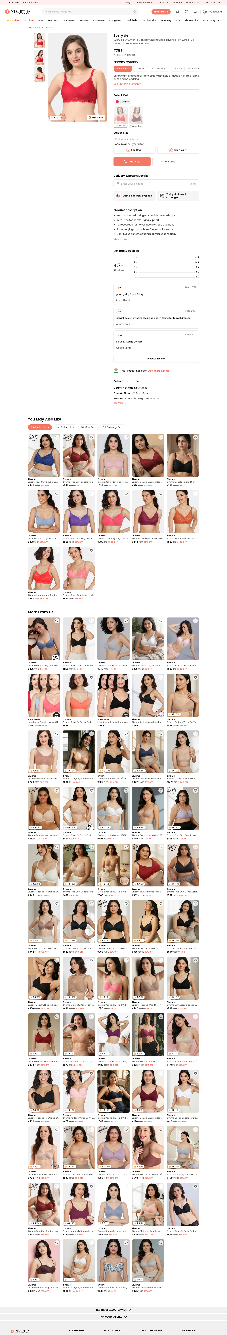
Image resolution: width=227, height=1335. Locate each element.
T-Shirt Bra (49, 28)
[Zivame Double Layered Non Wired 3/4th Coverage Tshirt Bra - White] (148, 638)
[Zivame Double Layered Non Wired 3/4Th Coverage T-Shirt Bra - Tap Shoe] (183, 455)
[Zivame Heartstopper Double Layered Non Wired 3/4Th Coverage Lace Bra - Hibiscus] (44, 568)
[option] (39, 40)
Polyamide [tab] (194, 68)
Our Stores (177, 2)
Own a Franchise (212, 2)
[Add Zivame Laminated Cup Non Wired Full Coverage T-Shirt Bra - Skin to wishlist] (56, 1299)
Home (30, 28)
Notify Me (134, 161)
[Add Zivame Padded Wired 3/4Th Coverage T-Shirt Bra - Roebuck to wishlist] (160, 960)
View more (120, 239)
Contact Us (163, 2)
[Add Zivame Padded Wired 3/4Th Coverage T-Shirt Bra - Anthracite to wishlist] (126, 733)
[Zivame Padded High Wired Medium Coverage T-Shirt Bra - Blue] (44, 638)
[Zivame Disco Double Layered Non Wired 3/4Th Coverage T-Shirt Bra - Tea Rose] (79, 568)
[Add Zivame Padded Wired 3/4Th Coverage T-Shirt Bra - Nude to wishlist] (195, 677)
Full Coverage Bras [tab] (112, 427)
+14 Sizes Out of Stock (126, 139)
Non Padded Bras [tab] (65, 427)
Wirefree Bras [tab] (88, 427)
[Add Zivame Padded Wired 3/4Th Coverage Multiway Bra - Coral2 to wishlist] (126, 960)
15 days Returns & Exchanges (176, 196)
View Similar (97, 117)
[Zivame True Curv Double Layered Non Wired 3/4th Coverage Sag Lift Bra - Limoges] (44, 455)
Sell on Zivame (193, 2)
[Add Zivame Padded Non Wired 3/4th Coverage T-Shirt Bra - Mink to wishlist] (160, 1129)
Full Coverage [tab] (159, 68)
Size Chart (137, 150)
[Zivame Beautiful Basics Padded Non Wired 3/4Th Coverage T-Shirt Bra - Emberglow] (79, 695)
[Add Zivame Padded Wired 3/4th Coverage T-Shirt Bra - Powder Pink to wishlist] (91, 1073)
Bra (38, 28)
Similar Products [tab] (40, 427)
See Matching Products (128, 84)
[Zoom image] (77, 77)
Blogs (128, 2)
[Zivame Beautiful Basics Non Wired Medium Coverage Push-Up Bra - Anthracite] (79, 638)
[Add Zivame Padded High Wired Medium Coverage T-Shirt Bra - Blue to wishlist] (56, 620)
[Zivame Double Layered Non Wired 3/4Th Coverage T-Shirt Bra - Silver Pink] (113, 455)
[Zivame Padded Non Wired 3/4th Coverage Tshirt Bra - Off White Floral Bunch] (113, 1260)
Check (193, 183)
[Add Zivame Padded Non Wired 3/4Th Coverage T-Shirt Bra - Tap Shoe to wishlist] (56, 1073)
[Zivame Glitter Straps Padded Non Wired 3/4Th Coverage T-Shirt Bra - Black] (148, 695)
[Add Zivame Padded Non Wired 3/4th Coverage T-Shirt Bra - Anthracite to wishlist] (195, 903)
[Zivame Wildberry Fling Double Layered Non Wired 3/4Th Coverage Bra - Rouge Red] (113, 511)
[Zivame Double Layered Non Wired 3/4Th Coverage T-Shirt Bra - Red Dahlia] (148, 455)
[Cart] (195, 12)
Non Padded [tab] (122, 68)
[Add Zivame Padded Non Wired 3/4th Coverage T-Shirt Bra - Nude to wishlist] (160, 790)
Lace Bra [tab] (177, 68)
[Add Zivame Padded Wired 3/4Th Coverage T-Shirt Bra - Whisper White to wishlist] (126, 790)
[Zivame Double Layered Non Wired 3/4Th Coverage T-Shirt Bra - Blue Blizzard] (44, 511)
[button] (134, 11)
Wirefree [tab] (140, 68)
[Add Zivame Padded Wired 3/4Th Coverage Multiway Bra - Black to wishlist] (126, 1073)
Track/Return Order (144, 2)
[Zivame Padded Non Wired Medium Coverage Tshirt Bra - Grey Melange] (113, 638)
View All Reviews (156, 358)
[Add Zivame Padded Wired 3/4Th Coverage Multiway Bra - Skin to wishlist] (126, 847)
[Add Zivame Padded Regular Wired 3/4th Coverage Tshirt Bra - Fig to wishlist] (160, 1299)
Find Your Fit (180, 150)
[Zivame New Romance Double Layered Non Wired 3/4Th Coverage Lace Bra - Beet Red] (148, 511)
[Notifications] (177, 12)
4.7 (55, 117)
